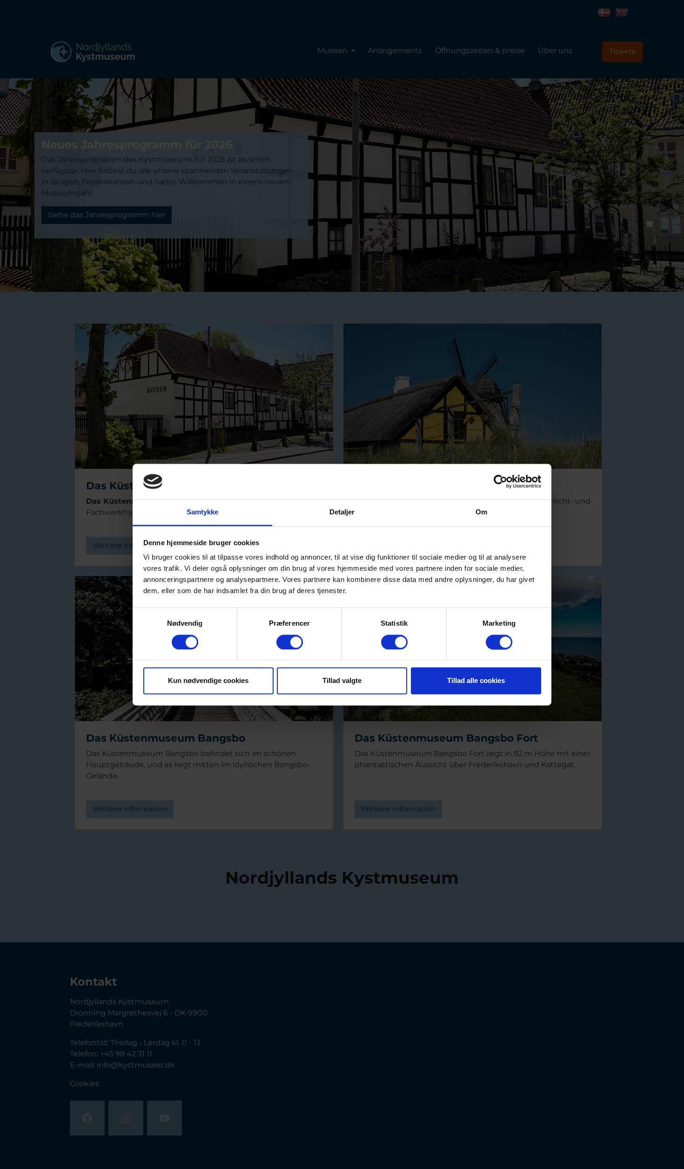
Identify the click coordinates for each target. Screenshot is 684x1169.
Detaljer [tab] (342, 512)
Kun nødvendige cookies (208, 681)
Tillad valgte (342, 681)
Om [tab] (481, 512)
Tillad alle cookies (476, 681)
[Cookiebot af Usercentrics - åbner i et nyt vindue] (500, 481)
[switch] (289, 642)
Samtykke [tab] (203, 512)
